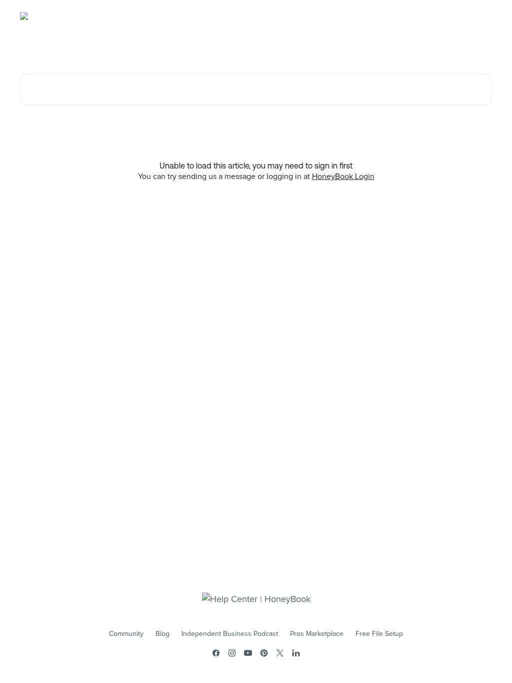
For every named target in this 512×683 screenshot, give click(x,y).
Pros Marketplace (317, 634)
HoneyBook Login (343, 176)
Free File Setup (379, 634)
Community (126, 634)
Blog (163, 634)
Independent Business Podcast (230, 634)
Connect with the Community (439, 16)
